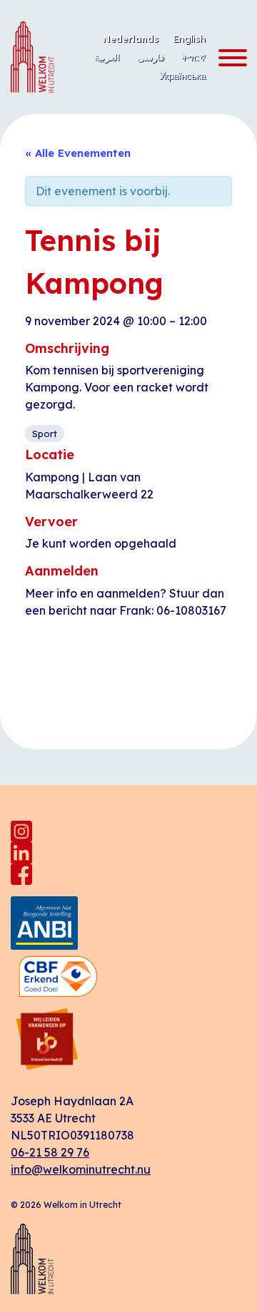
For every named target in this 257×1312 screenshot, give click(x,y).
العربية (107, 57)
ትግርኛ (193, 57)
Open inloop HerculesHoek (180, 680)
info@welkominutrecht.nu (81, 1169)
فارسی (150, 57)
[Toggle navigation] (228, 58)
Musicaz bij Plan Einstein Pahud (74, 680)
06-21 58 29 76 (50, 1152)
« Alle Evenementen (78, 153)
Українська (182, 75)
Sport (44, 433)
